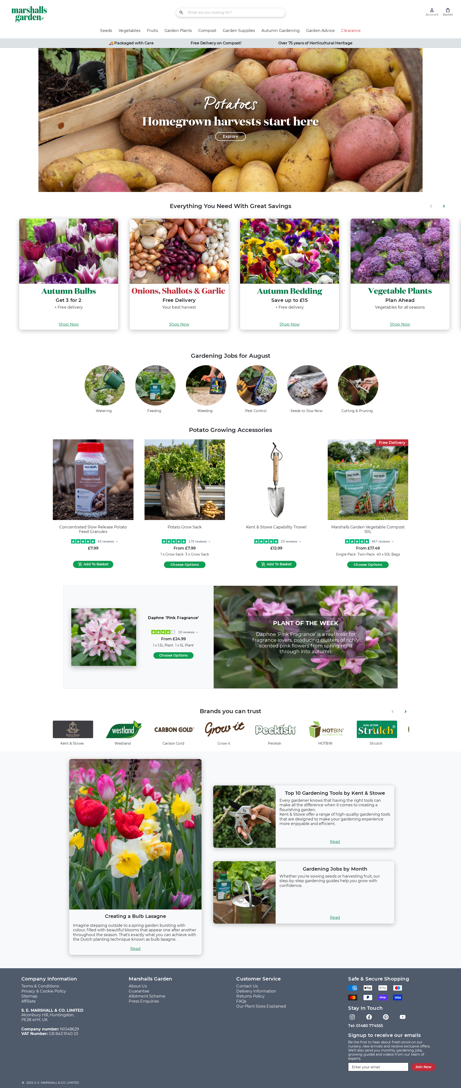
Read (135, 948)
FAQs (241, 1001)
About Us (138, 986)
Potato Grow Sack (185, 527)
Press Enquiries (144, 1001)
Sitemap (29, 996)
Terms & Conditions (40, 986)
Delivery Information (256, 991)
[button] (448, 12)
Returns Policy (250, 996)
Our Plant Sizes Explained (261, 1006)
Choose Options (184, 564)
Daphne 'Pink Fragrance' (173, 618)
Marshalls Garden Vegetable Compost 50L (368, 529)
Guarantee (139, 991)
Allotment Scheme (147, 996)
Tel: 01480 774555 (365, 1025)
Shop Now (69, 324)
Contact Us (247, 986)
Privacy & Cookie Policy (43, 991)
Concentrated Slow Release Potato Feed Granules (93, 529)
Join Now (423, 1067)
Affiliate (28, 1001)
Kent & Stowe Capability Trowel (276, 527)
